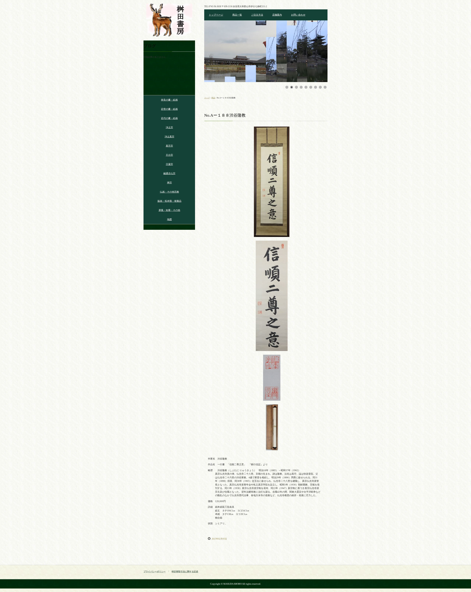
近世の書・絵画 (169, 109)
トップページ (216, 14)
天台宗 (169, 155)
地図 (169, 219)
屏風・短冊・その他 (169, 210)
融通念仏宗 (169, 173)
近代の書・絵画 (169, 118)
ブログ (150, 46)
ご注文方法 (257, 14)
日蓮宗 (169, 164)
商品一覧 (237, 14)
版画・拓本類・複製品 (169, 201)
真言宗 (169, 145)
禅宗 (169, 182)
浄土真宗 (169, 136)
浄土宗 (169, 127)
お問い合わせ (298, 14)
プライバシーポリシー (155, 571)
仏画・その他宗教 (169, 191)
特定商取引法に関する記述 (185, 571)
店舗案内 (277, 14)
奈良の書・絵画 (169, 99)
